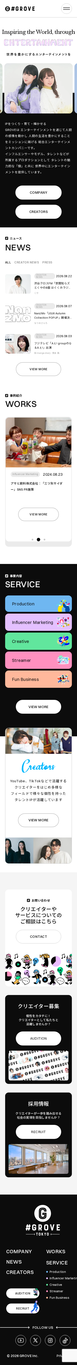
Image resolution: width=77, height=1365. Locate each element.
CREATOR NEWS (26, 262)
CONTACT (38, 936)
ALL (8, 262)
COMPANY (38, 192)
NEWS (14, 1261)
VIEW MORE (38, 707)
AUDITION (38, 1038)
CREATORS (38, 211)
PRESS (47, 262)
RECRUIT (38, 1132)
